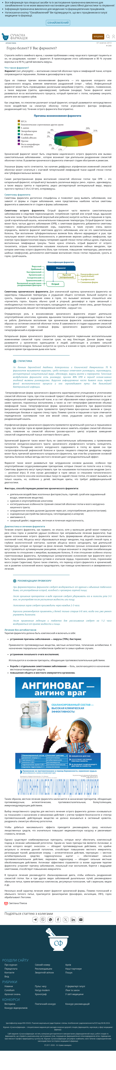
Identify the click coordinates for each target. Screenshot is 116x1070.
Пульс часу (40, 986)
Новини (9, 986)
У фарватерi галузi (75, 986)
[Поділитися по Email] (80, 919)
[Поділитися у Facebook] (58, 919)
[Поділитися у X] (65, 919)
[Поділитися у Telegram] (35, 919)
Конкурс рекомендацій (77, 1004)
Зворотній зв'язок (44, 972)
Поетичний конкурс (45, 1004)
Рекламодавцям (43, 968)
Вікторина (10, 1004)
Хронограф (41, 994)
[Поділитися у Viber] (42, 919)
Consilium (9, 990)
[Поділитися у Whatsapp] (50, 919)
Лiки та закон (72, 990)
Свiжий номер (42, 964)
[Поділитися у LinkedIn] (73, 919)
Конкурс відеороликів (16, 1007)
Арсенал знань (13, 994)
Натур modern (42, 990)
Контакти (9, 972)
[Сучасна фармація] (58, 942)
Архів (68, 964)
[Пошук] (108, 36)
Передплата (11, 968)
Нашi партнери (73, 968)
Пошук (68, 972)
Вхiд (7, 976)
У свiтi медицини (74, 994)
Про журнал (11, 964)
